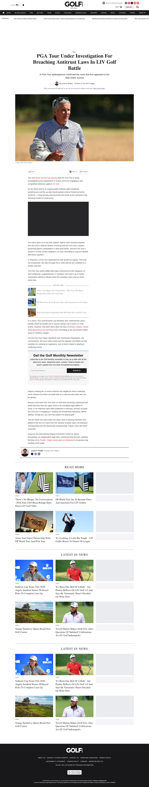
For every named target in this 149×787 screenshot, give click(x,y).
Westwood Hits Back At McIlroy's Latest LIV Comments (109, 18)
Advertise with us (96, 761)
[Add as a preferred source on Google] (74, 772)
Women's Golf (81, 13)
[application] (58, 219)
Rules (57, 13)
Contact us (74, 758)
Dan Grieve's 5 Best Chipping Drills (25, 18)
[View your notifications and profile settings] (23, 5)
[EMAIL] (39, 454)
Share (32, 171)
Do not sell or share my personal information (74, 765)
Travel (132, 13)
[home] (4, 13)
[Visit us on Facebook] (126, 3)
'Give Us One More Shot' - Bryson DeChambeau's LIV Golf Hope (64, 18)
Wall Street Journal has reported (45, 178)
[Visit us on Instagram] (129, 3)
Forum (103, 13)
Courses (122, 13)
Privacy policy (105, 758)
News (9, 13)
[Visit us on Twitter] (132, 3)
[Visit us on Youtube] (135, 3)
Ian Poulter (41, 440)
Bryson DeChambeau (45, 330)
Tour (49, 13)
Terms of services (54, 376)
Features (67, 13)
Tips (31, 13)
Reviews (94, 13)
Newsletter (85, 171)
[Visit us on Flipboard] (138, 3)
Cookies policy (73, 761)
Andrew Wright (67, 83)
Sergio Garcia (52, 440)
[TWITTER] (32, 454)
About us (41, 758)
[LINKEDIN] (36, 454)
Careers (83, 761)
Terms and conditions (89, 758)
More (141, 13)
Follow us (74, 171)
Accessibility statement (55, 761)
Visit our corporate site (99, 780)
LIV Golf (56, 184)
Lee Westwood (68, 440)
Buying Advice (20, 13)
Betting (40, 13)
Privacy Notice (34, 378)
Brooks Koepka (75, 327)
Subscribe (129, 7)
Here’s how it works (99, 88)
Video (112, 13)
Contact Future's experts (57, 758)
